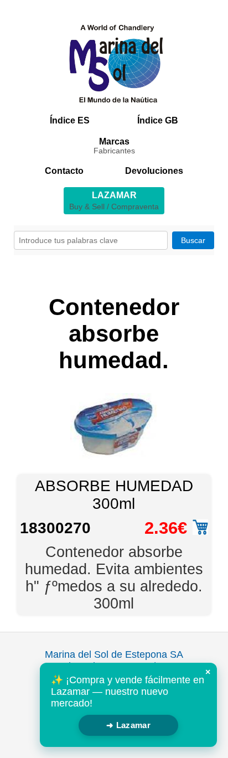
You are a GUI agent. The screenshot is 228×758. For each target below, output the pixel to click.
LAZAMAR (114, 200)
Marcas (114, 146)
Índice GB (157, 120)
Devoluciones (154, 171)
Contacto (64, 171)
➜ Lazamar (128, 725)
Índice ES (70, 120)
